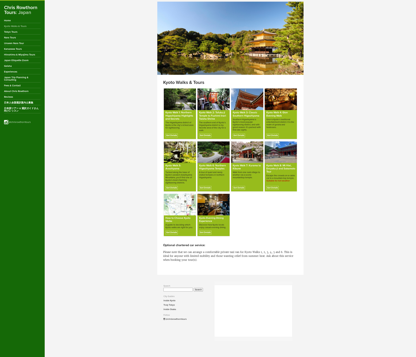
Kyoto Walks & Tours (15, 26)
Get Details (171, 135)
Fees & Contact (12, 85)
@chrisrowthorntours (19, 122)
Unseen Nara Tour (14, 43)
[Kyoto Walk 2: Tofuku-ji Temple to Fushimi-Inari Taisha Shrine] (213, 99)
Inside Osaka (169, 309)
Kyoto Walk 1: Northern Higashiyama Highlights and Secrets (179, 115)
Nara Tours (10, 37)
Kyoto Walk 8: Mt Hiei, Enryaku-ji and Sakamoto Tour (280, 168)
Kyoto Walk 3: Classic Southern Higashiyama (246, 114)
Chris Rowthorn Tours (20, 10)
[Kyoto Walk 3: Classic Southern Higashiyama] (247, 99)
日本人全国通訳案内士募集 (18, 102)
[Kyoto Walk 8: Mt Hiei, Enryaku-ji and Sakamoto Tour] (281, 152)
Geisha (8, 66)
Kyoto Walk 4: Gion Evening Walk (277, 114)
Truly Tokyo (169, 305)
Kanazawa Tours (13, 48)
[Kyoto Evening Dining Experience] (213, 204)
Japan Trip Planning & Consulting (16, 78)
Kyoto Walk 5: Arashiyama (173, 167)
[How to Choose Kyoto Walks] (180, 204)
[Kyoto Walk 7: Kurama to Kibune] (247, 152)
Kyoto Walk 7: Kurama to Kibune (247, 167)
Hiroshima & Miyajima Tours (19, 54)
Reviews (8, 96)
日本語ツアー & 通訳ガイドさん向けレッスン (21, 109)
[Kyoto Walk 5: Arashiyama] (180, 152)
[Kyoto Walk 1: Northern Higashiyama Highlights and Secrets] (180, 99)
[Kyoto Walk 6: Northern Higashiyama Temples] (213, 152)
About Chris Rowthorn (16, 91)
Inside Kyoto (169, 300)
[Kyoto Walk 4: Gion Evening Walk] (281, 99)
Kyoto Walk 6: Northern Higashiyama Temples (212, 167)
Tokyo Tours (10, 31)
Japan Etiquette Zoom (16, 60)
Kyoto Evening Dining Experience (211, 219)
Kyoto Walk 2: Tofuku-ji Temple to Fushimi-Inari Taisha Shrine (212, 115)
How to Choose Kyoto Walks (177, 219)
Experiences (10, 71)
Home (7, 20)
